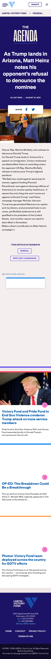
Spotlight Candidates (24, 258)
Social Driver (28, 651)
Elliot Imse (16, 98)
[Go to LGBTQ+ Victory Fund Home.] (8, 5)
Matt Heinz (21, 274)
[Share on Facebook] (26, 109)
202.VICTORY (28, 619)
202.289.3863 (27, 621)
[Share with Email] (25, 119)
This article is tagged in (25, 245)
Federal (24, 251)
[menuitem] (8, 631)
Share (18, 110)
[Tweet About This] (33, 109)
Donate (35, 4)
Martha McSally (11, 274)
